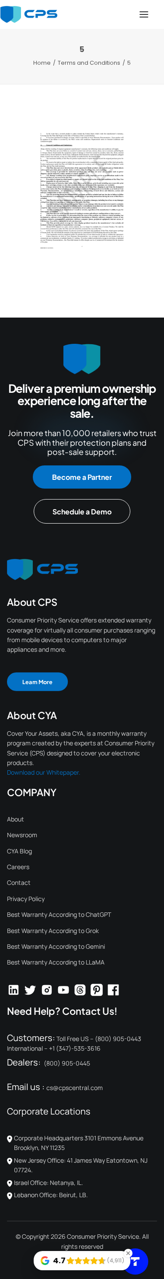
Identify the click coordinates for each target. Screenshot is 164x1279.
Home (42, 63)
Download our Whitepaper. (43, 772)
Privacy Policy (26, 899)
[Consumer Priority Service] (28, 14)
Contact (19, 882)
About (15, 819)
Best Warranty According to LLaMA (56, 962)
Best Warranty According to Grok (53, 930)
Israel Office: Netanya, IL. (48, 1182)
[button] (144, 14)
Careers (18, 867)
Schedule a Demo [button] (82, 511)
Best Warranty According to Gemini (56, 946)
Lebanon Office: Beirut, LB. (51, 1195)
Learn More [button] (37, 681)
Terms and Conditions (89, 63)
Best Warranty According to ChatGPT (59, 914)
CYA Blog (19, 851)
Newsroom (22, 835)
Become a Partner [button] (82, 477)
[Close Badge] (128, 1253)
